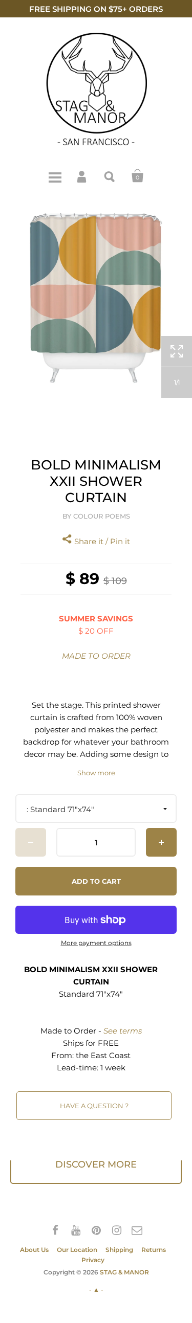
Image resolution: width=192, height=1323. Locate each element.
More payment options (96, 943)
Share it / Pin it (101, 541)
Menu (55, 176)
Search (110, 176)
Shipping (119, 1249)
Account (82, 176)
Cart (138, 176)
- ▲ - (96, 1289)
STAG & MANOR (124, 1272)
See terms (122, 1031)
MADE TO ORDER (96, 656)
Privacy (92, 1260)
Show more (96, 773)
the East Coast (103, 1055)
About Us (34, 1249)
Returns (153, 1249)
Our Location (77, 1249)
